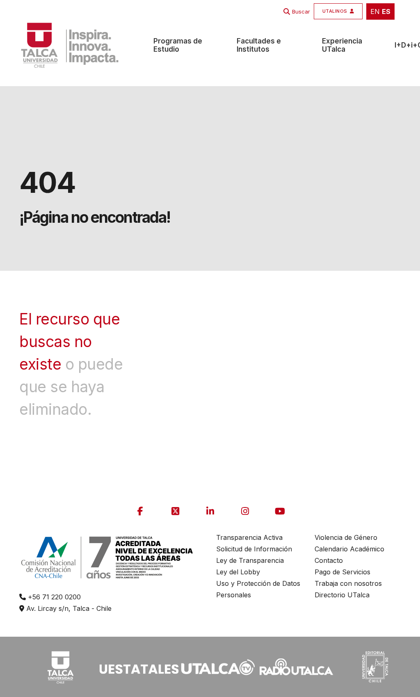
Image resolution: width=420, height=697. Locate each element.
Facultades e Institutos (259, 45)
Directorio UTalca (342, 595)
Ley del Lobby (238, 572)
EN (375, 11)
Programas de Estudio (177, 45)
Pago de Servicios (342, 572)
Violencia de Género (346, 537)
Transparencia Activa (249, 537)
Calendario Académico (349, 549)
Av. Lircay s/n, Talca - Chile (68, 608)
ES (386, 11)
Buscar (301, 11)
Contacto (329, 560)
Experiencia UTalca (342, 45)
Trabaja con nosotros (348, 583)
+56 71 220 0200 (53, 597)
